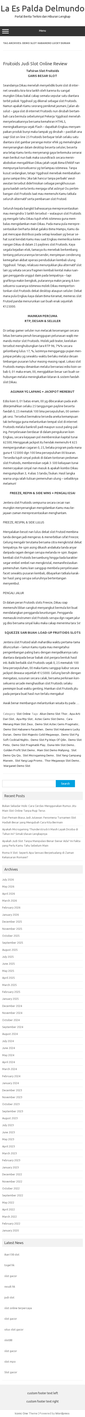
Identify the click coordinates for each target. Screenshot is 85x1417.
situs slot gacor (14, 1329)
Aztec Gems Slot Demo (49, 718)
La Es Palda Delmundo (43, 8)
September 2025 (12, 942)
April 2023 (8, 1146)
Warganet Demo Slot (16, 765)
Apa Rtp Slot (24, 718)
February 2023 (11, 1160)
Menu (42, 30)
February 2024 (11, 1076)
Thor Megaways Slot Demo (61, 760)
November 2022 (12, 1181)
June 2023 (8, 1132)
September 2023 (12, 1111)
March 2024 (9, 1068)
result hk (9, 1286)
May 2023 (8, 1139)
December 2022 (12, 1174)
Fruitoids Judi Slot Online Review (35, 63)
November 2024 (12, 1012)
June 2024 (8, 1047)
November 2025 (12, 928)
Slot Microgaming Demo (38, 755)
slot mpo (10, 1361)
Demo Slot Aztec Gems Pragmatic (56, 724)
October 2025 (11, 935)
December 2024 (12, 1005)
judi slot (9, 1297)
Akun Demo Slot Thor (53, 713)
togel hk (9, 1265)
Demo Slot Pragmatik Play (28, 744)
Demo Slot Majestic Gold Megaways (36, 734)
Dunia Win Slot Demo (60, 744)
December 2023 (12, 1090)
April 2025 (8, 977)
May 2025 (8, 970)
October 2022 (11, 1188)
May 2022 (8, 1202)
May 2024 (8, 1055)
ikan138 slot (11, 1254)
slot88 (8, 1340)
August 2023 (10, 1118)
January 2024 (10, 1083)
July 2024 (8, 1040)
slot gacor (10, 1275)
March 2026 (9, 900)
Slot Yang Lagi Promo (28, 760)
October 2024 (11, 1019)
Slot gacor (10, 1372)
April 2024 (8, 1062)
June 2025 (8, 963)
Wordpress (62, 1413)
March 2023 (9, 1153)
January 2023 (10, 1167)
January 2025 (10, 998)
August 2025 (10, 949)
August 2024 (10, 1033)
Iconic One (21, 1413)
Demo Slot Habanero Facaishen (23, 729)
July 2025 (8, 956)
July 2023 (8, 1125)
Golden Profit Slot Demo (19, 750)
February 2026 (11, 907)
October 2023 (11, 1104)
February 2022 (11, 1223)
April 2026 (8, 893)
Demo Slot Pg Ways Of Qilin (48, 739)
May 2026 (8, 886)
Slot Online (24, 713)
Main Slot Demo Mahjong (53, 750)
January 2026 (10, 914)
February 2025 (11, 991)
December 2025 (12, 921)
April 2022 (8, 1209)
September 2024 (12, 1026)
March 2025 (9, 984)
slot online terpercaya (18, 1308)
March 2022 (9, 1216)
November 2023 (12, 1097)
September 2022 (12, 1195)
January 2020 (10, 1230)
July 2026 (8, 879)
